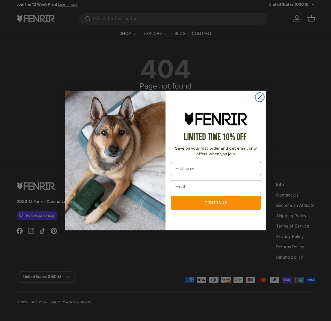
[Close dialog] (259, 97)
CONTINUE (216, 203)
